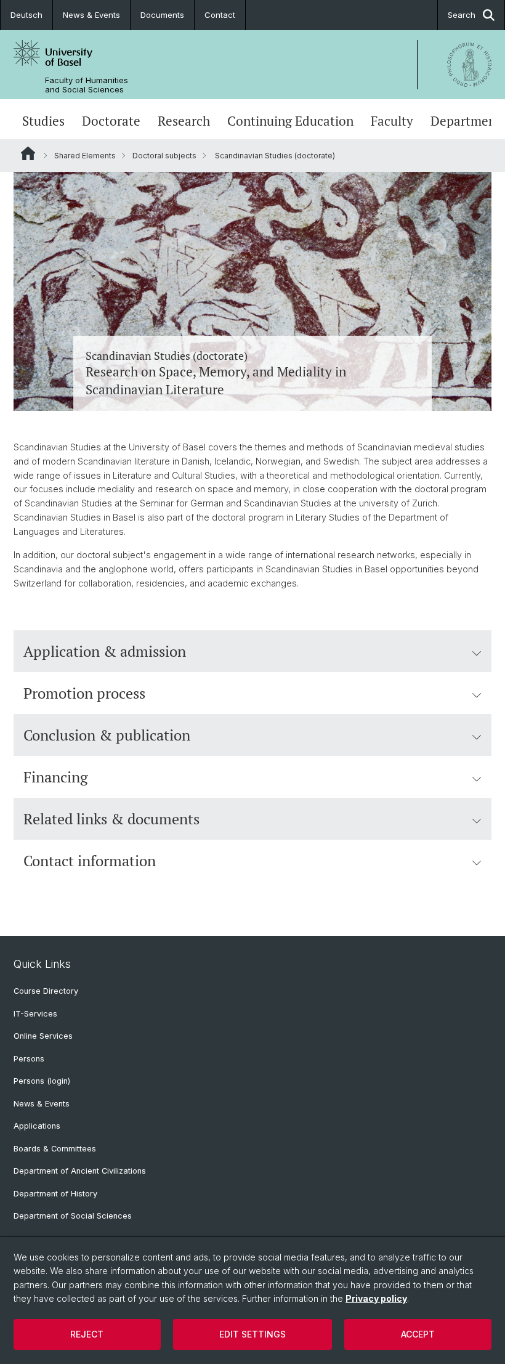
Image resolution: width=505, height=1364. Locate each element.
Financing (55, 777)
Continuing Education (290, 120)
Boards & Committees (55, 1148)
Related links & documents (111, 818)
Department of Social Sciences (73, 1215)
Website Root (28, 153)
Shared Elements (85, 155)
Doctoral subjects (164, 155)
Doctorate (111, 120)
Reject (86, 1334)
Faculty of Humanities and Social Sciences (86, 85)
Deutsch (26, 15)
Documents (162, 15)
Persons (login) (42, 1081)
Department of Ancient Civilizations (80, 1170)
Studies (43, 120)
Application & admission (104, 651)
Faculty (392, 120)
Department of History (55, 1193)
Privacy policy (376, 1298)
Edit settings (252, 1334)
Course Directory (46, 991)
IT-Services (35, 1013)
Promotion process (84, 693)
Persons (29, 1058)
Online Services (43, 1036)
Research (184, 120)
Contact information (89, 860)
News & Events (91, 15)
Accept (418, 1334)
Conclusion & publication (106, 735)
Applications (37, 1126)
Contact (219, 15)
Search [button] (461, 15)
